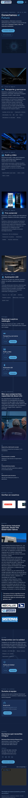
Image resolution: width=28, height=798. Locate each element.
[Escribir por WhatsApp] (6, 757)
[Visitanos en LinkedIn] (12, 757)
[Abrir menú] (25, 2)
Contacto (20, 2)
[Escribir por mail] (3, 757)
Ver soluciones (7, 34)
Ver (6, 341)
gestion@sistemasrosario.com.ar (10, 707)
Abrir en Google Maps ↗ (21, 766)
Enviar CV (8, 713)
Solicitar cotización (8, 30)
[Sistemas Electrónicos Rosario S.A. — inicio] (6, 2)
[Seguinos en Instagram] (9, 757)
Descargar (13, 341)
